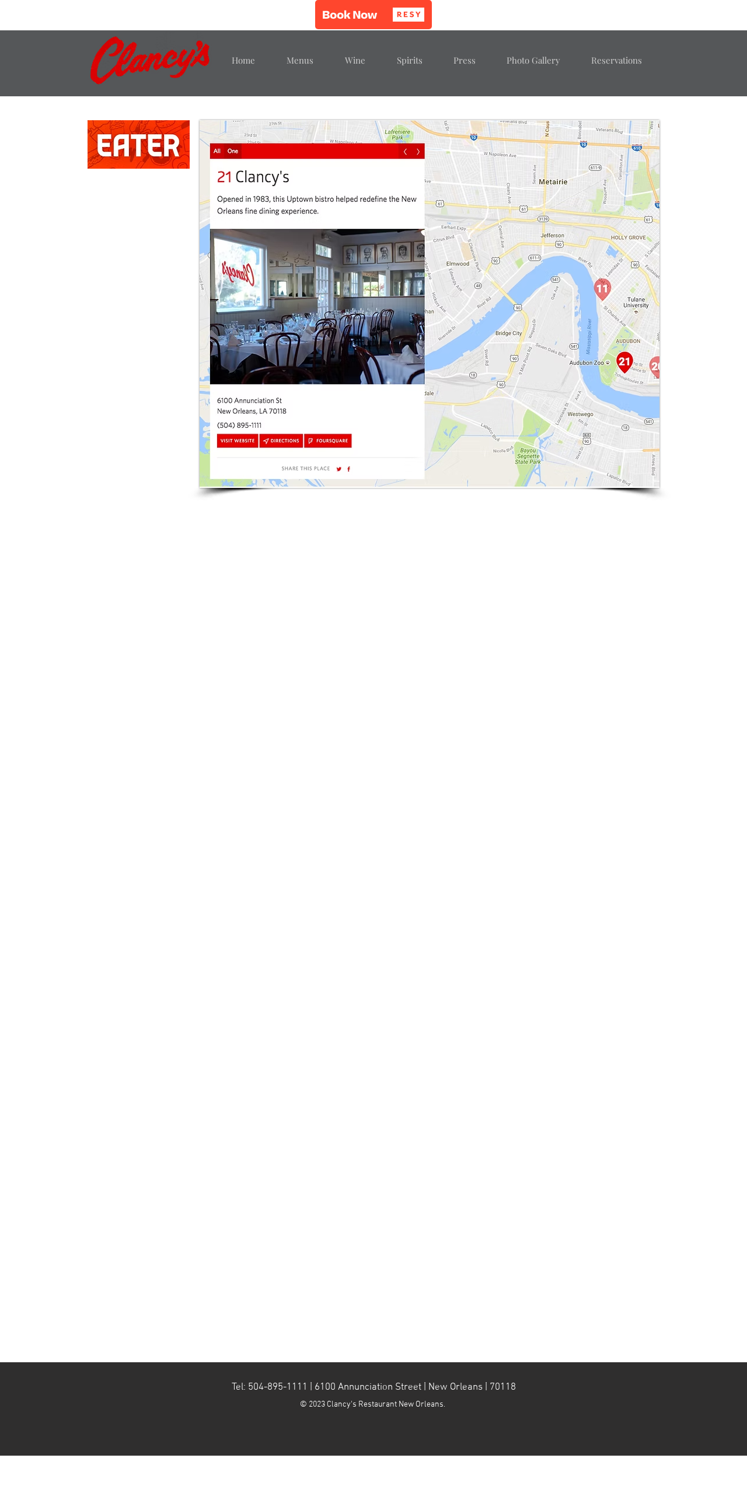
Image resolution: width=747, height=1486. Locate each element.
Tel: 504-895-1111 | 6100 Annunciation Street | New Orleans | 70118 (374, 1387)
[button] (373, 14)
